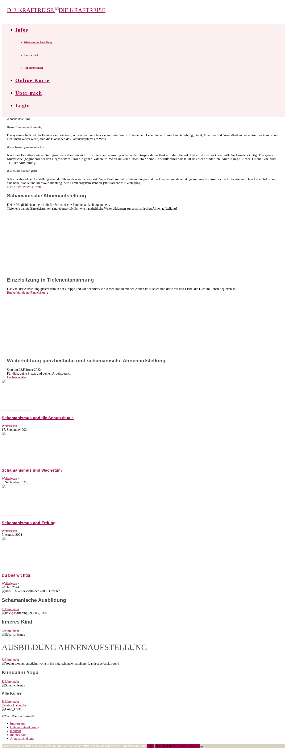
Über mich (28, 93)
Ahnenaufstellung (33, 67)
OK (151, 746)
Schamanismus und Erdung (29, 523)
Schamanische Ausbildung (38, 42)
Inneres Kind (31, 55)
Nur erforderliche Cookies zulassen (177, 746)
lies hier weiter (16, 377)
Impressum (17, 723)
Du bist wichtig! (17, 575)
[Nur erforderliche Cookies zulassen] (201, 747)
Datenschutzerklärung (24, 727)
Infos (21, 30)
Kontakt (15, 731)
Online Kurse (32, 80)
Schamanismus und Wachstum (32, 470)
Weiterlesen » (11, 426)
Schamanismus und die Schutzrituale (38, 418)
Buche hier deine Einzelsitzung (27, 292)
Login (22, 105)
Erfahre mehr (10, 609)
